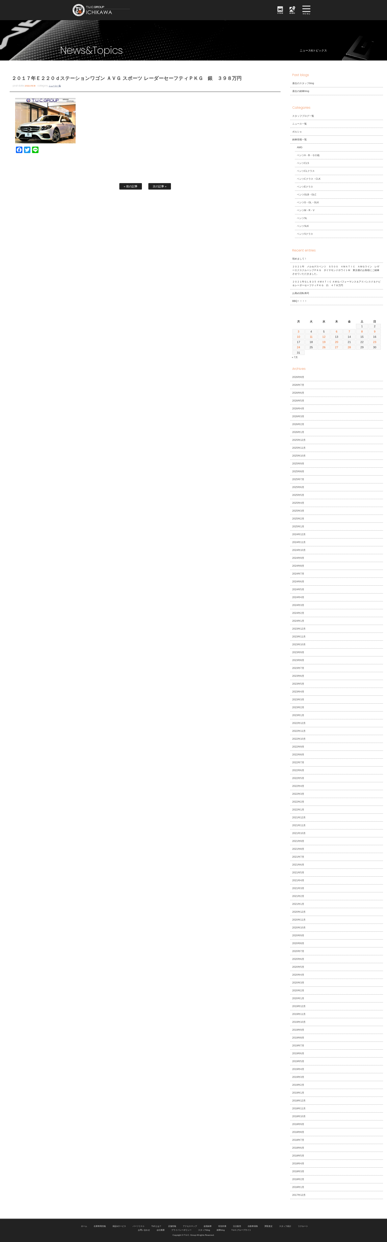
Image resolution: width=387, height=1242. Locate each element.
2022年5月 (298, 778)
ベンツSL (302, 218)
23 (374, 342)
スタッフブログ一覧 (303, 116)
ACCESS (292, 13)
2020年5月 (298, 967)
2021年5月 (298, 872)
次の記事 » (159, 186)
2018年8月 (298, 1132)
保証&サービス (119, 1226)
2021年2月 (298, 896)
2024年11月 (299, 542)
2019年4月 (298, 1069)
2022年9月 (298, 746)
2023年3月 (298, 699)
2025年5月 (298, 495)
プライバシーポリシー (181, 1230)
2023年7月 (298, 668)
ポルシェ (297, 131)
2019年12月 (299, 1006)
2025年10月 (299, 455)
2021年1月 (298, 904)
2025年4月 (298, 503)
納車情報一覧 (299, 139)
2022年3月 (298, 794)
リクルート (303, 1226)
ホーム (84, 1226)
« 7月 (295, 357)
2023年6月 (298, 676)
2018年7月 (298, 1140)
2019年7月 (298, 1045)
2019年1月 (298, 1092)
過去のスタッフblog (303, 83)
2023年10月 (299, 644)
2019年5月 (298, 1061)
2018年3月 (298, 1171)
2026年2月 (298, 424)
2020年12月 (299, 911)
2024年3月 (298, 605)
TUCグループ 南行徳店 (121, 10)
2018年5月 (298, 1155)
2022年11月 (299, 731)
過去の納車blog (300, 91)
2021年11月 (299, 825)
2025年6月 (298, 487)
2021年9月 (298, 841)
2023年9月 (298, 652)
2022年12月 (299, 723)
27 (336, 347)
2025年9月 (298, 463)
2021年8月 (298, 849)
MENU (306, 10)
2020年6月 (298, 959)
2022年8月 (298, 754)
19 (324, 342)
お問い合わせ (144, 1230)
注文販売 (237, 1226)
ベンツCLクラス (306, 171)
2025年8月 (298, 471)
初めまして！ (299, 258)
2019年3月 (298, 1077)
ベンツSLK (303, 226)
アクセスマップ (190, 1226)
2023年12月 (299, 628)
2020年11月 (299, 919)
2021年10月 (299, 833)
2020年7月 (298, 951)
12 (324, 336)
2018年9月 (298, 1124)
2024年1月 (298, 620)
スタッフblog (204, 1230)
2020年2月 (298, 990)
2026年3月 (298, 416)
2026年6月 (298, 392)
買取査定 (268, 1226)
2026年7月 (298, 385)
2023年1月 (298, 715)
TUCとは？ (156, 1226)
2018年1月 (298, 1187)
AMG (299, 147)
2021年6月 (298, 864)
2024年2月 (298, 613)
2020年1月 (298, 998)
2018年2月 (298, 1179)
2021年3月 (298, 888)
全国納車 (208, 1226)
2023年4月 (298, 691)
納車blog (221, 1230)
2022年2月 (298, 801)
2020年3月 (298, 982)
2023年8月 (298, 660)
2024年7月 (298, 573)
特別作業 (222, 1226)
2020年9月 (298, 935)
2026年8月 (298, 377)
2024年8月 (298, 565)
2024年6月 (298, 581)
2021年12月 (299, 817)
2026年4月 (298, 408)
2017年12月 (299, 1195)
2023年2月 (298, 707)
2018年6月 (298, 1147)
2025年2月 (298, 518)
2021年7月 (298, 856)
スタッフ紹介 (285, 1226)
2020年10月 (299, 927)
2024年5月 (298, 589)
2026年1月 (298, 432)
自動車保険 (253, 1226)
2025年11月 (299, 447)
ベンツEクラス (305, 186)
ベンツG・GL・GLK (308, 202)
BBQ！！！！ (299, 301)
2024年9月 (298, 558)
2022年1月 (298, 809)
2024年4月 (298, 597)
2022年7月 (298, 762)
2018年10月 (299, 1116)
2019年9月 (298, 1029)
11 (311, 336)
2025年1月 (298, 526)
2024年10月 (299, 550)
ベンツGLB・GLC (306, 194)
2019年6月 (298, 1053)
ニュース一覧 (55, 85)
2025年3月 (298, 510)
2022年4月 (298, 786)
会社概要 (161, 1230)
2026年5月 (298, 400)
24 (298, 347)
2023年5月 (298, 683)
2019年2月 (298, 1084)
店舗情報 (172, 1226)
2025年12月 (299, 440)
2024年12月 (299, 534)
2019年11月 (299, 1014)
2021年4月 (298, 880)
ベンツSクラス (305, 234)
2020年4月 (298, 974)
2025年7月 (298, 479)
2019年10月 (299, 1022)
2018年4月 (298, 1163)
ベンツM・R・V (305, 210)
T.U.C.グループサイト (241, 1230)
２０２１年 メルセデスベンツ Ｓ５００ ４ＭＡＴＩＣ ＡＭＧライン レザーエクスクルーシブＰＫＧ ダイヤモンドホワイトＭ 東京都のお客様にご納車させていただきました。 (335, 270)
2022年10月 (299, 738)
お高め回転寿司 (300, 293)
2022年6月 (298, 770)
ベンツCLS (303, 163)
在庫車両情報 (100, 1226)
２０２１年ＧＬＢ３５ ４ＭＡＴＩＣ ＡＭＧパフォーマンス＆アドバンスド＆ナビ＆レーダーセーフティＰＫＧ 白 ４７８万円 (336, 283)
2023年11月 (299, 636)
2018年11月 (299, 1108)
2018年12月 (299, 1100)
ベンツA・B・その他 (308, 155)
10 (298, 336)
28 (349, 347)
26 (324, 347)
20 (336, 342)
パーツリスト (139, 1226)
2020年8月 (298, 943)
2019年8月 (298, 1037)
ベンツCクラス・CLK (308, 178)
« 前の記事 (130, 186)
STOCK (280, 13)
